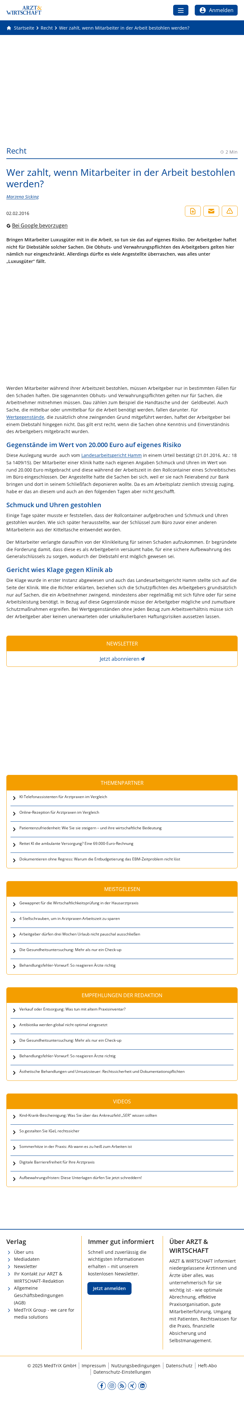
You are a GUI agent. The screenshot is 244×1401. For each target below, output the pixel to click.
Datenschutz (179, 1366)
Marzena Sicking (22, 197)
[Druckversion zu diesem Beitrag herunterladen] (193, 211)
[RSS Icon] (122, 1386)
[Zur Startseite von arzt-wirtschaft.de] (24, 10)
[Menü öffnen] (180, 10)
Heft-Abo (207, 1366)
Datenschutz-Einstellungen (122, 1372)
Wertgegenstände (25, 417)
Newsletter (25, 1266)
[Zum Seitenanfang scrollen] (232, 1389)
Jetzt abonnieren (119, 658)
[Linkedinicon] (142, 1386)
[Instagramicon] (112, 1386)
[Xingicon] (132, 1386)
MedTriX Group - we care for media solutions (44, 1313)
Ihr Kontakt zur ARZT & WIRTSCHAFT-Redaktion (39, 1277)
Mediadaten (27, 1259)
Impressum (94, 1366)
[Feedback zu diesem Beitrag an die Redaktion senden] (230, 211)
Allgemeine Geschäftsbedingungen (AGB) (39, 1295)
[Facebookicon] (102, 1386)
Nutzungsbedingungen (135, 1366)
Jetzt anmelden (109, 1288)
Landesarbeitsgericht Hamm (111, 455)
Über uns (24, 1252)
